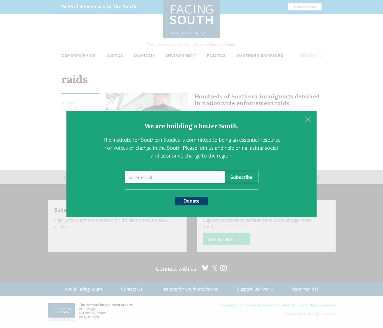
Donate (191, 200)
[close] (307, 119)
